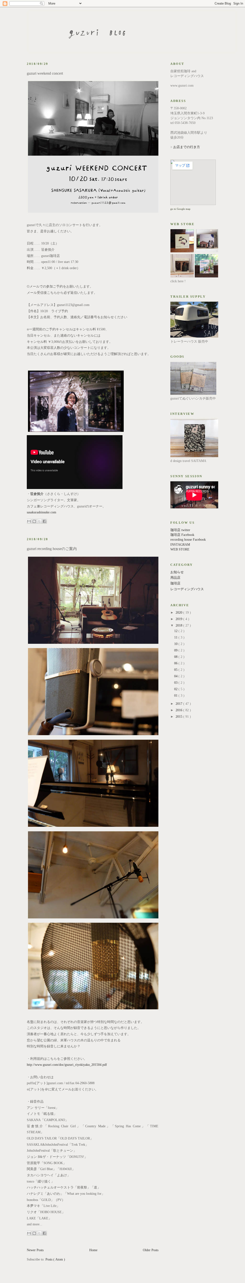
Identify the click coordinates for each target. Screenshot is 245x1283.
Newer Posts (35, 1250)
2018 (179, 625)
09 (176, 650)
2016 (179, 710)
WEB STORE (179, 549)
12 (176, 631)
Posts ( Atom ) (55, 1259)
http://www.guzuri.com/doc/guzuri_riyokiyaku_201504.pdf (67, 1064)
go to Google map (180, 208)
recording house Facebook (188, 539)
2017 (179, 703)
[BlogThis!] (34, 521)
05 (176, 670)
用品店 (175, 577)
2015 (179, 716)
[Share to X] (39, 521)
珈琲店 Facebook (182, 535)
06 (176, 663)
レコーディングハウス (187, 589)
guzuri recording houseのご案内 (52, 549)
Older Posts (150, 1250)
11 (176, 637)
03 (176, 682)
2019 (179, 619)
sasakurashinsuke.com (41, 512)
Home (93, 1250)
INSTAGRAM (180, 544)
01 (176, 695)
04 (176, 676)
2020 (179, 612)
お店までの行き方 (186, 147)
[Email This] (29, 521)
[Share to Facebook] (44, 521)
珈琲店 (175, 583)
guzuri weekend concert (45, 73)
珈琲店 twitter (180, 530)
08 (176, 657)
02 (176, 689)
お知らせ (177, 572)
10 (176, 644)
